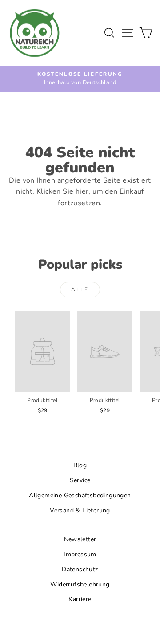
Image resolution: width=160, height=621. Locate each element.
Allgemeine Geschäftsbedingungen (80, 495)
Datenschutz (80, 569)
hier (82, 191)
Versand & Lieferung (80, 510)
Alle (80, 289)
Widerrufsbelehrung (79, 584)
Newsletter (80, 539)
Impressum (80, 554)
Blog (80, 465)
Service (80, 480)
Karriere (79, 599)
